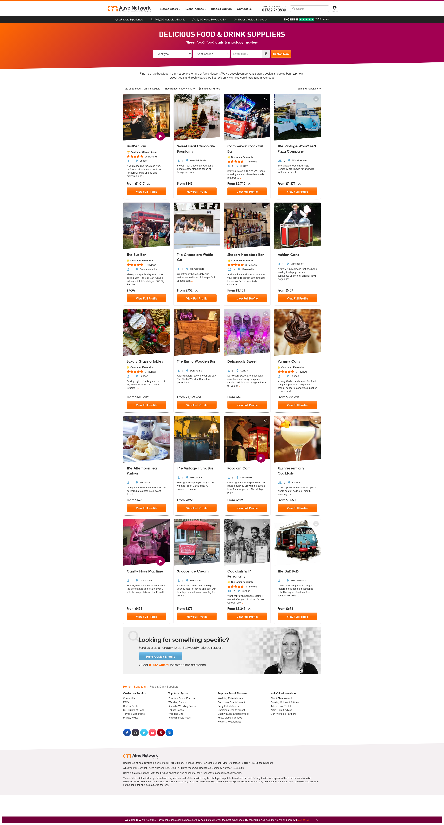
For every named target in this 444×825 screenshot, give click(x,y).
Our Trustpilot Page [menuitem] (133, 710)
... (143, 176)
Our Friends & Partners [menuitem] (283, 713)
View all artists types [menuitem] (179, 717)
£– (178, 88)
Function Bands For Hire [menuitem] (181, 698)
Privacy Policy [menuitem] (130, 717)
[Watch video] (160, 136)
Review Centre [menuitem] (131, 706)
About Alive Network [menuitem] (282, 698)
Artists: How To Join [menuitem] (281, 706)
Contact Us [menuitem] (129, 698)
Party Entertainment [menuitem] (229, 706)
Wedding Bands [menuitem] (177, 702)
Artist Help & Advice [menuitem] (281, 710)
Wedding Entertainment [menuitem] (231, 698)
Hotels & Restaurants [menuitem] (229, 721)
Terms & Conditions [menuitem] (134, 713)
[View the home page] (129, 8)
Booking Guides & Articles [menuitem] (285, 702)
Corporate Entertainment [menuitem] (231, 702)
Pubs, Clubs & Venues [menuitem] (230, 717)
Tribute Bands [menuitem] (176, 710)
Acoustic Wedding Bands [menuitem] (182, 706)
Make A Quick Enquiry (160, 657)
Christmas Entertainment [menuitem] (231, 710)
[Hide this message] (317, 820)
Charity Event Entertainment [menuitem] (233, 713)
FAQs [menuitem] (126, 702)
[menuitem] (170, 8)
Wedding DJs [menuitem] (175, 713)
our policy (303, 820)
